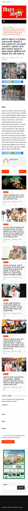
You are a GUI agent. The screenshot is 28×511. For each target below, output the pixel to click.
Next (21, 171)
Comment (5, 405)
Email (4, 421)
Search (5, 484)
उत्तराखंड (5, 59)
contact (3, 2)
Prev (6, 171)
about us (9, 2)
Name (4, 414)
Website (4, 428)
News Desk (6, 57)
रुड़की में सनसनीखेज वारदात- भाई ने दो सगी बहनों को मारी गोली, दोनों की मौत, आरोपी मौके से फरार (13, 197)
